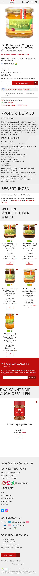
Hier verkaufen (6, 76)
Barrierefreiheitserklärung (26, 571)
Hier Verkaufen (6, 501)
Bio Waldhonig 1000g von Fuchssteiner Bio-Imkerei (10, 290)
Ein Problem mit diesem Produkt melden (15, 105)
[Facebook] (2, 510)
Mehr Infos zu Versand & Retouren (11, 548)
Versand (18, 72)
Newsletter (5, 504)
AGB (29, 569)
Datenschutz (22, 569)
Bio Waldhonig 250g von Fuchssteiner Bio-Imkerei (10, 245)
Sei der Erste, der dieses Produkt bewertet (15, 55)
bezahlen (10, 102)
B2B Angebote (6, 495)
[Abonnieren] (32, 377)
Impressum (13, 569)
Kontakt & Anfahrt (7, 498)
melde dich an (17, 200)
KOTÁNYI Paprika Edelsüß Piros (19, 424)
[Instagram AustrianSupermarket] (6, 510)
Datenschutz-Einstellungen (10, 571)
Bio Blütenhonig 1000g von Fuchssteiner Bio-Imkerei (10, 336)
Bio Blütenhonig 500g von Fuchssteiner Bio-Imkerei (29, 291)
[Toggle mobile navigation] (2, 2)
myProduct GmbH (16, 573)
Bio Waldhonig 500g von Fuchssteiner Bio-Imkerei (29, 245)
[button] (23, 2)
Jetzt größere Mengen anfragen (24, 78)
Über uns (4, 492)
